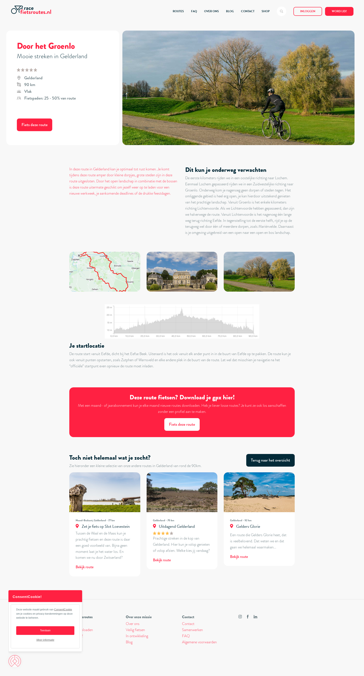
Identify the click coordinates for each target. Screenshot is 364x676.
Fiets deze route (34, 125)
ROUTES (178, 11)
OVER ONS (211, 11)
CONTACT (247, 11)
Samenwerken (192, 630)
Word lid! (339, 11)
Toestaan (45, 630)
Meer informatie (45, 639)
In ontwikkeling (137, 636)
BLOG (230, 11)
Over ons (132, 623)
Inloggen (307, 11)
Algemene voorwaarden (199, 642)
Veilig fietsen (135, 630)
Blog (129, 642)
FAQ (194, 11)
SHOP (266, 11)
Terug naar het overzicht (270, 460)
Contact (188, 623)
